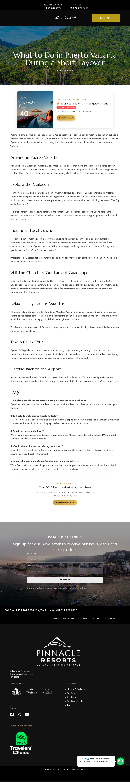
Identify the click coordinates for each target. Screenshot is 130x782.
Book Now (106, 18)
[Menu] (5, 18)
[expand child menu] (117, 618)
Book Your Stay (66, 118)
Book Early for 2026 (65, 502)
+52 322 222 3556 (78, 8)
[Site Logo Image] (65, 18)
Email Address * (34, 565)
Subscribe (65, 579)
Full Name (31, 553)
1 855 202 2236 (53, 8)
